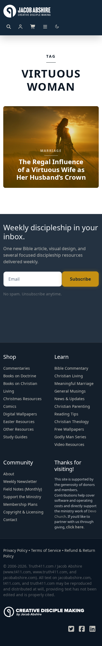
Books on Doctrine (19, 375)
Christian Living (68, 375)
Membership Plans (20, 504)
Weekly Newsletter (20, 481)
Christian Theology (71, 421)
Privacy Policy (15, 550)
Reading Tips (66, 414)
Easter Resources (19, 421)
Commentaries (16, 368)
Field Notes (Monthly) (22, 489)
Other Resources (18, 429)
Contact (10, 519)
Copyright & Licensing (23, 512)
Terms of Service (46, 550)
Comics (9, 406)
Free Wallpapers (69, 429)
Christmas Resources (22, 398)
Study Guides (15, 436)
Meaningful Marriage (74, 383)
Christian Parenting (72, 406)
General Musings (70, 391)
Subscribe (80, 279)
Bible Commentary (71, 368)
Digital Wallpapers (20, 414)
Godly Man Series (70, 436)
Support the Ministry (22, 496)
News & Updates (69, 398)
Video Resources (69, 444)
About (8, 473)
